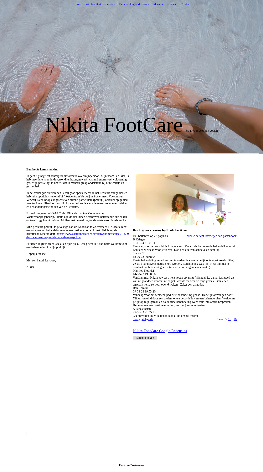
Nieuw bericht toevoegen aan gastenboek (212, 236)
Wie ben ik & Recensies (100, 4)
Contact (185, 4)
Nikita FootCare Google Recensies (160, 331)
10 (229, 319)
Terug (136, 319)
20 (235, 319)
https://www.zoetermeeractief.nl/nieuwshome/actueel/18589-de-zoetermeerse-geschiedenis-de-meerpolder (78, 235)
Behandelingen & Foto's (134, 4)
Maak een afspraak (164, 4)
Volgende (147, 319)
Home (77, 4)
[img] (131, 77)
